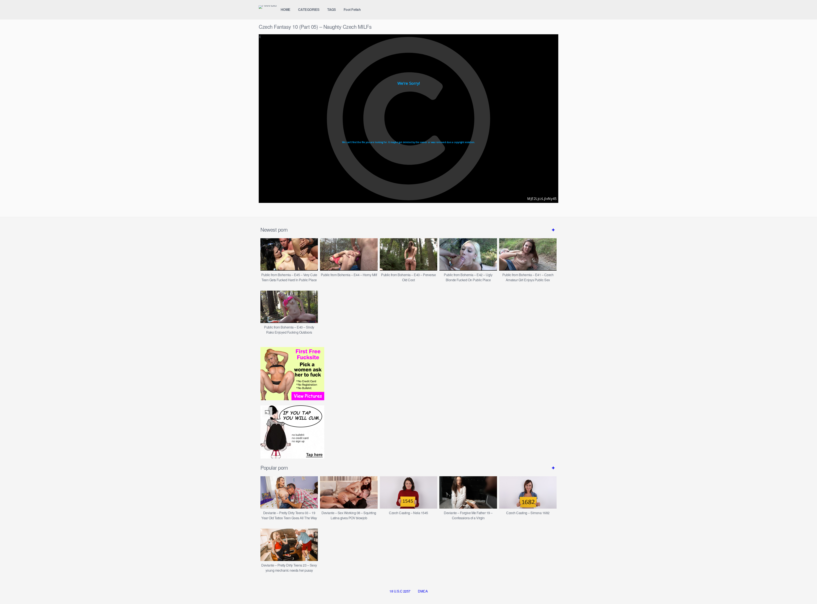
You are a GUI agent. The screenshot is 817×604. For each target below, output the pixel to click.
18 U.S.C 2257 (399, 591)
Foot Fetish (352, 9)
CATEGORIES (309, 9)
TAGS (331, 9)
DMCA (423, 591)
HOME (285, 9)
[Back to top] (805, 590)
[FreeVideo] (268, 7)
